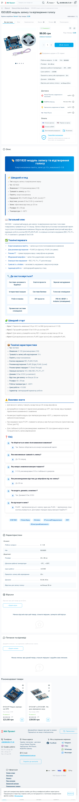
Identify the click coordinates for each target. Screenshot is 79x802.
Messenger (68, 753)
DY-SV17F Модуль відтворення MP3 (12, 708)
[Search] (43, 3)
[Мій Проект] (13, 731)
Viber (66, 746)
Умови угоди (10, 773)
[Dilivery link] (73, 96)
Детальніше (18, 796)
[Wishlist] (23, 688)
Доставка (9, 776)
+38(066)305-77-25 (7, 742)
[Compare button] (74, 28)
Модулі (7, 8)
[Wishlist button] (70, 28)
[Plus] (51, 45)
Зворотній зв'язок (12, 784)
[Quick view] (23, 685)
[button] (15, 63)
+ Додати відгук (12, 605)
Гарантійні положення (55, 135)
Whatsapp (68, 749)
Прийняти (70, 793)
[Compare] (23, 691)
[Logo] (10, 3)
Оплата (8, 778)
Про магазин (10, 781)
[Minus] (43, 45)
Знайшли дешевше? (45, 36)
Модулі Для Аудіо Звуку (20, 8)
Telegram (67, 743)
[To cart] (22, 720)
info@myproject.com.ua (27, 755)
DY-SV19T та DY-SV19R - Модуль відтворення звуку (39, 708)
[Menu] (2, 2)
